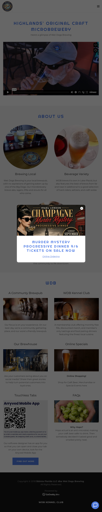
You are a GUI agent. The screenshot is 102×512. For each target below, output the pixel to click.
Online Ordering (51, 256)
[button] (95, 505)
